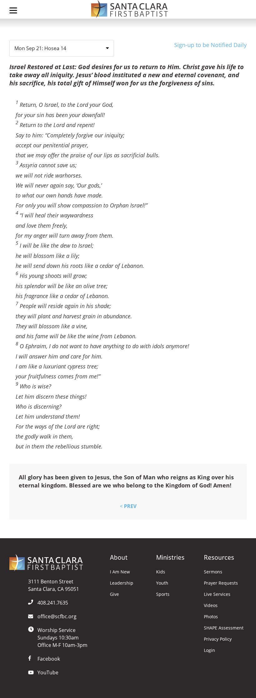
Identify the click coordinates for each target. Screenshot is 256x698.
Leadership (121, 583)
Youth (162, 583)
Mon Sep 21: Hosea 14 (40, 48)
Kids (160, 571)
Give (114, 594)
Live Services (217, 594)
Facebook (48, 658)
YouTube (47, 672)
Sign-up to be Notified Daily (210, 45)
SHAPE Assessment (224, 627)
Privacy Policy (218, 639)
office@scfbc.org (56, 616)
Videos (211, 605)
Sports (163, 594)
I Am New (120, 571)
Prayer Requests (221, 583)
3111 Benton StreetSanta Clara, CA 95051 (53, 585)
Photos (211, 616)
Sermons (213, 571)
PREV (128, 506)
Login (209, 650)
